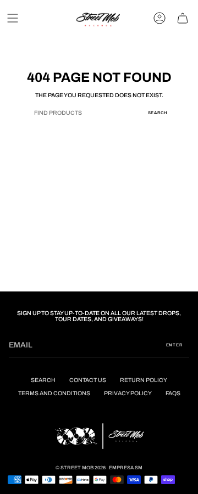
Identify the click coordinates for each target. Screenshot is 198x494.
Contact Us (87, 380)
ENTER (174, 345)
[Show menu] (12, 18)
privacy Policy (128, 393)
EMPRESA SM (125, 467)
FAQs (173, 393)
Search (157, 112)
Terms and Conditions (54, 393)
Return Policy (143, 380)
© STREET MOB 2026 (81, 467)
